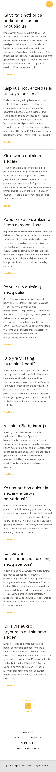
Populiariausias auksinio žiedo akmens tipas (26, 222)
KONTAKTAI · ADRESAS (28, 748)
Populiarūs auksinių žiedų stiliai (22, 289)
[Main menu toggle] (49, 4)
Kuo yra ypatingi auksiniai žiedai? (19, 360)
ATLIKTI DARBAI (28, 743)
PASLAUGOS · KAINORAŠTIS (28, 737)
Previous (28, 700)
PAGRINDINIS (28, 732)
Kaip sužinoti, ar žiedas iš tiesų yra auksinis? (27, 90)
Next (28, 711)
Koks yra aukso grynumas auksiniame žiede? (24, 631)
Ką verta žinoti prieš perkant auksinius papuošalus (22, 20)
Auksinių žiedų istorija (24, 425)
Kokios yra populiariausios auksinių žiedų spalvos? (27, 559)
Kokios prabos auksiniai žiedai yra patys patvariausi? (26, 493)
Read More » (9, 74)
